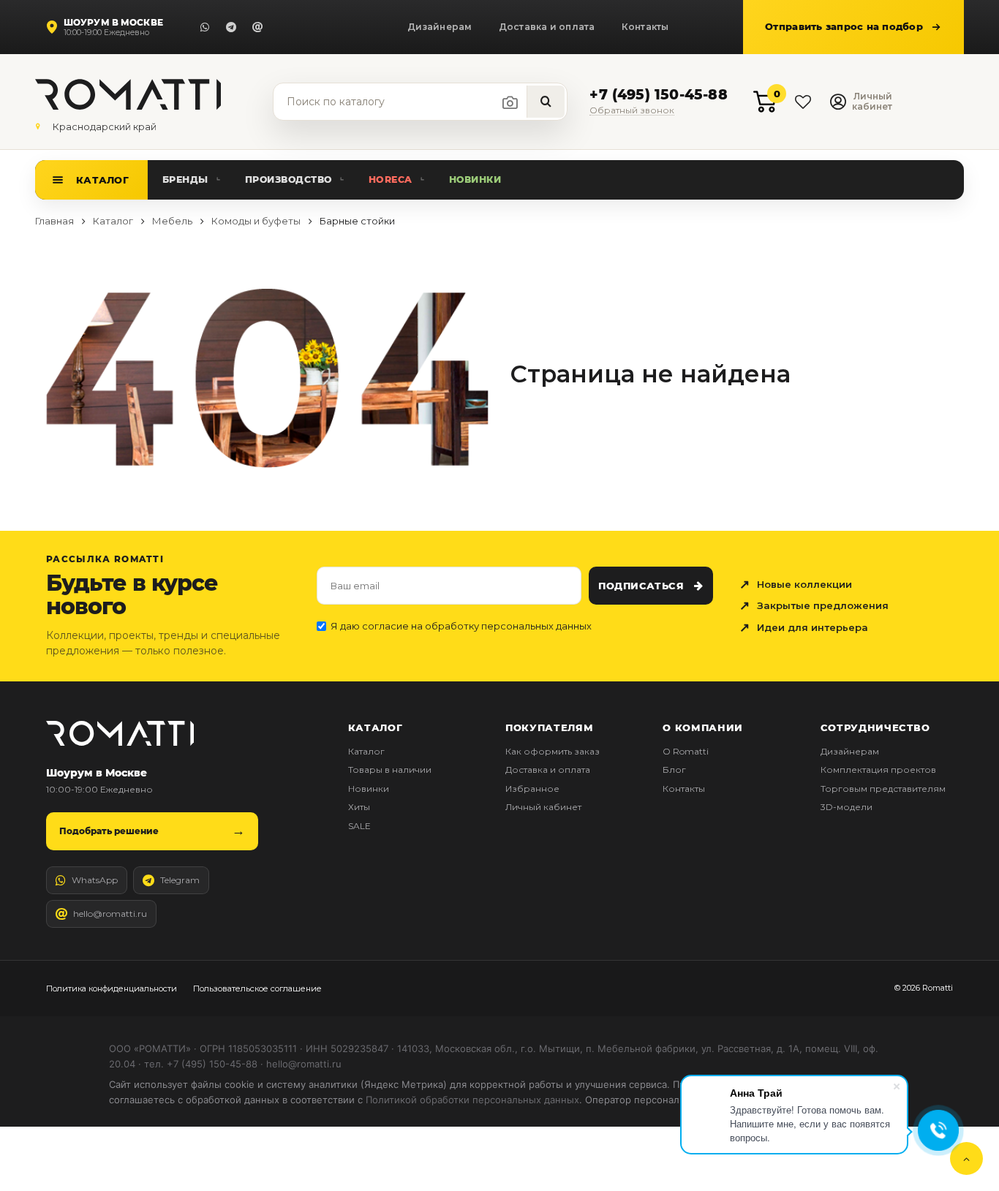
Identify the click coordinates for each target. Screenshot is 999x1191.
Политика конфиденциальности (111, 988)
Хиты (359, 806)
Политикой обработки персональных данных (472, 1099)
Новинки (475, 179)
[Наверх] (966, 1158)
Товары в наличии (389, 769)
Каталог (102, 180)
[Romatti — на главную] (120, 733)
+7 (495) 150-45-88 (658, 95)
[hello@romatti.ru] (257, 27)
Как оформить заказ (552, 751)
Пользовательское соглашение (257, 988)
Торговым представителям (883, 788)
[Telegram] (231, 27)
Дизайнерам (439, 26)
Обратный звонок (631, 111)
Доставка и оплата (547, 26)
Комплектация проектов (878, 769)
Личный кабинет (543, 806)
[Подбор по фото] (510, 102)
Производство (288, 179)
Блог (674, 769)
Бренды (185, 179)
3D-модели (846, 806)
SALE (359, 825)
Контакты (645, 26)
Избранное (532, 788)
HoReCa (390, 179)
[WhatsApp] (205, 27)
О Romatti (686, 751)
